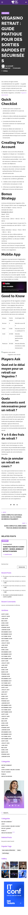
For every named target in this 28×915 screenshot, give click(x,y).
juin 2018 (4, 665)
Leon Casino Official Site (8, 850)
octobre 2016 (6, 710)
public (3, 774)
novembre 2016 (6, 707)
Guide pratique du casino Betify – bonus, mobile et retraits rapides (13, 549)
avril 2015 (4, 750)
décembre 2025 (6, 632)
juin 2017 (4, 692)
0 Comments (16, 68)
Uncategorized (5, 68)
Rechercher (4, 564)
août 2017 (4, 687)
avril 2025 (4, 649)
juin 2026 (4, 618)
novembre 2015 (6, 734)
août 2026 (5, 614)
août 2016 (4, 714)
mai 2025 (4, 647)
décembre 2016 (6, 705)
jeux (3, 767)
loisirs (18, 850)
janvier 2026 (5, 629)
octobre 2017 (6, 683)
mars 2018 (4, 672)
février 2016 (5, 727)
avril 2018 (4, 669)
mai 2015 (4, 747)
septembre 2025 (6, 638)
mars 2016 (4, 725)
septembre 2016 (6, 712)
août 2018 (4, 661)
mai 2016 (4, 721)
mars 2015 (4, 752)
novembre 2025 (6, 634)
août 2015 (4, 741)
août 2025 (5, 641)
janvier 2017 (5, 703)
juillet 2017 (5, 689)
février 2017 (5, 701)
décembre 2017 (6, 678)
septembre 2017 (6, 685)
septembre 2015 (6, 738)
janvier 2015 (5, 756)
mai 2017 (4, 694)
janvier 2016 (5, 730)
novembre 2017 (6, 681)
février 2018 (5, 674)
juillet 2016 (5, 716)
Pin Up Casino (6, 772)
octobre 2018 (6, 656)
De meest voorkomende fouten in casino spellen (13, 596)
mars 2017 (4, 698)
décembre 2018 (6, 652)
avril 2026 (4, 623)
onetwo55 (10, 66)
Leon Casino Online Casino (10, 769)
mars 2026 (4, 625)
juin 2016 (4, 718)
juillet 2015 (5, 743)
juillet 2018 (5, 663)
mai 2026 (4, 621)
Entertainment (6, 765)
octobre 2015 (6, 736)
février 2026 (5, 627)
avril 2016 (4, 723)
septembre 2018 (6, 658)
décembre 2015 (6, 732)
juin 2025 (4, 645)
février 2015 (5, 754)
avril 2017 (4, 696)
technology (5, 853)
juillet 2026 (5, 616)
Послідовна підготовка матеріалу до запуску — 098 (14, 577)
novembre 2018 (6, 654)
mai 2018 (4, 667)
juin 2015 (4, 745)
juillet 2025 (5, 643)
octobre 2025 (6, 636)
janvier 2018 (5, 676)
